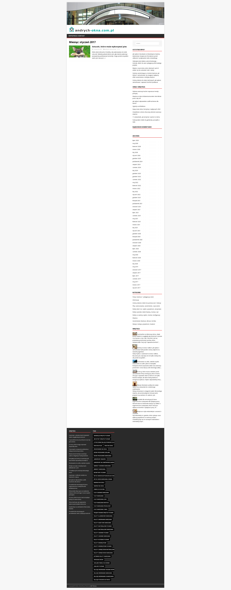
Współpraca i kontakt (77, 36)
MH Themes (94, 586)
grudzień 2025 (137, 158)
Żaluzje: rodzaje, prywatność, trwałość (144, 324)
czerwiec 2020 (137, 251)
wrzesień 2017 (137, 270)
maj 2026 (135, 143)
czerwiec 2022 (137, 179)
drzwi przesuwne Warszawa (102, 456)
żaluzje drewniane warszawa (103, 573)
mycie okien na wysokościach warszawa (106, 476)
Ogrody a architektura (139, 106)
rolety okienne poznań (101, 533)
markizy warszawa (99, 469)
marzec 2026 (136, 149)
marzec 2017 (136, 285)
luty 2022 (135, 191)
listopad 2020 (136, 236)
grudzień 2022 (137, 176)
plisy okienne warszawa (101, 492)
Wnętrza (135, 318)
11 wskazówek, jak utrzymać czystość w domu (146, 117)
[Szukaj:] (147, 43)
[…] (104, 58)
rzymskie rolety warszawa (102, 556)
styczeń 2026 (136, 155)
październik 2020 (137, 240)
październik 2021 (137, 203)
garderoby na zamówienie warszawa (105, 462)
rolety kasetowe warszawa (102, 523)
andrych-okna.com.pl (110, 49)
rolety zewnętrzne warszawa (103, 553)
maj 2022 (135, 182)
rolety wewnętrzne (100, 543)
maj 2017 (135, 282)
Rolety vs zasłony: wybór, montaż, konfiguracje (146, 315)
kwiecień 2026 (137, 146)
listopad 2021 (136, 200)
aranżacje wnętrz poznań (102, 435)
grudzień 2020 (137, 233)
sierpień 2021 (136, 209)
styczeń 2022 (136, 194)
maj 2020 (135, 255)
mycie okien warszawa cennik (103, 479)
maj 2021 (135, 218)
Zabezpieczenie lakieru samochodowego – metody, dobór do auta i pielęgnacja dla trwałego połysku (147, 63)
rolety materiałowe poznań (103, 526)
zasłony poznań (99, 566)
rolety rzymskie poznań (101, 539)
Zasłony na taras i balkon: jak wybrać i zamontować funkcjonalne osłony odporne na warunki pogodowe (146, 350)
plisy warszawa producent (102, 506)
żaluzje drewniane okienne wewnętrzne (106, 569)
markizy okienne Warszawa (102, 466)
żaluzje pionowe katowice (102, 579)
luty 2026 (135, 152)
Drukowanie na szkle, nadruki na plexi (148, 361)
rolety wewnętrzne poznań (103, 546)
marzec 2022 (136, 188)
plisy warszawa (98, 496)
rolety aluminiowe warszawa (103, 516)
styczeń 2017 (136, 288)
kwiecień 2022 (137, 185)
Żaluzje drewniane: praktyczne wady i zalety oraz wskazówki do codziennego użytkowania (146, 387)
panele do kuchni (99, 489)
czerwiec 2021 (137, 215)
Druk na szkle (108, 445)
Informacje (136, 300)
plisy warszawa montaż (101, 502)
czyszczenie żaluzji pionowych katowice (106, 442)
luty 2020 (135, 264)
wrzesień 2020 (137, 242)
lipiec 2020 (136, 249)
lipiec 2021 (136, 212)
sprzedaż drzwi (98, 559)
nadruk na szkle (99, 486)
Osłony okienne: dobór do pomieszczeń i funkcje (147, 303)
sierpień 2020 (136, 246)
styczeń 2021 (136, 230)
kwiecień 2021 (137, 221)
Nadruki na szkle (99, 482)
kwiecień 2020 (137, 258)
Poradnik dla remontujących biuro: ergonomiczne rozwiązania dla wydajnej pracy (78, 486)
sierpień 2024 (136, 164)
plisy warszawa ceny (100, 499)
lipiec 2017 (136, 276)
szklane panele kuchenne (102, 563)
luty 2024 (135, 170)
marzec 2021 (136, 224)
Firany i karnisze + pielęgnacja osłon (143, 297)
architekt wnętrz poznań (102, 439)
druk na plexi (98, 445)
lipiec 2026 (136, 140)
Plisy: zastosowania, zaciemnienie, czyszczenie (146, 306)
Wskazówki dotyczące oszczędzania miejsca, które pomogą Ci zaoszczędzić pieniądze (79, 493)
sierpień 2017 (136, 273)
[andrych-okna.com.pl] (115, 24)
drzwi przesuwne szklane (102, 452)
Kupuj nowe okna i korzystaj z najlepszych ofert (146, 109)
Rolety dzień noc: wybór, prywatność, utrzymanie (147, 309)
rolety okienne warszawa (102, 536)
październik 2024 (137, 161)
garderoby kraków (100, 459)
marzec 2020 (136, 261)
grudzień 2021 (137, 197)
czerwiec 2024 (137, 167)
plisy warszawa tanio (100, 509)
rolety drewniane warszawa (103, 519)
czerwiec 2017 (137, 279)
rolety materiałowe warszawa (103, 529)
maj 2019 (135, 267)
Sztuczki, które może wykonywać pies (109, 46)
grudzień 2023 (137, 173)
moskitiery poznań (100, 472)
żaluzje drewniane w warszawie (104, 576)
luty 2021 (135, 227)
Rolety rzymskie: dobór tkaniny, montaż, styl (145, 312)
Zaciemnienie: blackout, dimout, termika (144, 321)
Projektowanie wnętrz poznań (103, 512)
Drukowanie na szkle (100, 449)
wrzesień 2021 (137, 206)
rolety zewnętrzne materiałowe (104, 549)
